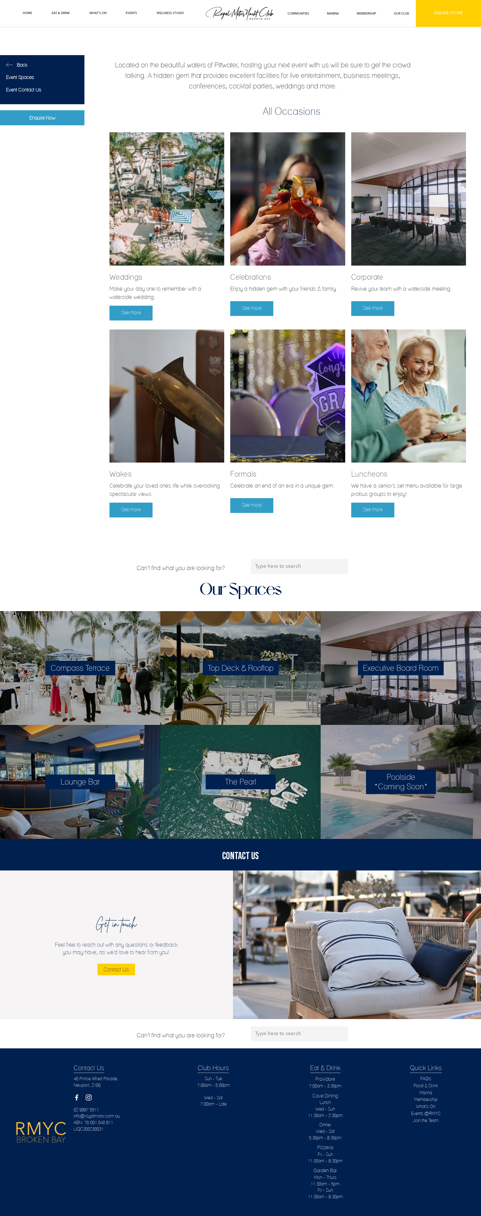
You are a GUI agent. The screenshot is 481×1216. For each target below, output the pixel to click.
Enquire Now (42, 118)
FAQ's (425, 1078)
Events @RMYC (426, 1113)
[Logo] (240, 14)
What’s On (425, 1106)
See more (131, 312)
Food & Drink (426, 1085)
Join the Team (426, 1120)
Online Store (448, 13)
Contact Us (116, 969)
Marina (425, 1092)
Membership (425, 1099)
